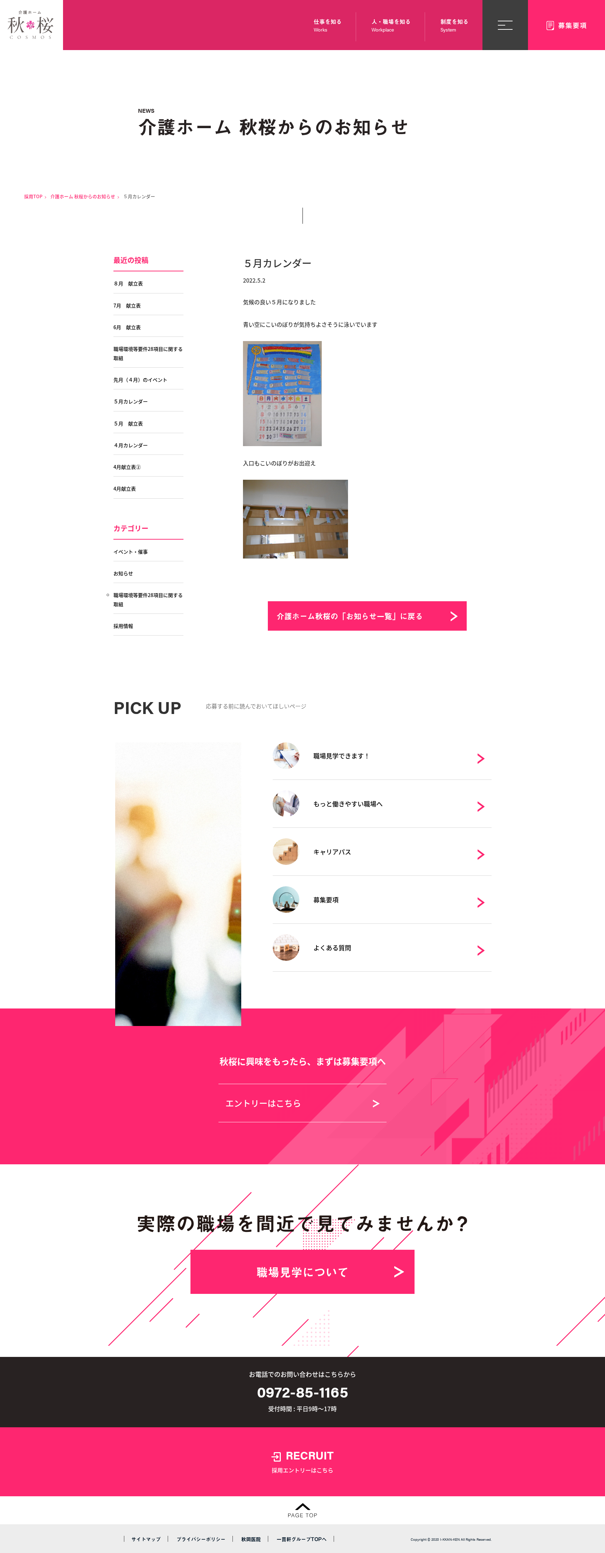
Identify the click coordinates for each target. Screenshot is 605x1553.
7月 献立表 (127, 305)
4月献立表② (127, 466)
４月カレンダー (130, 445)
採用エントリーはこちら (303, 1460)
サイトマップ (146, 1539)
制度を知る (454, 25)
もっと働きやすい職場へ (348, 803)
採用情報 (123, 625)
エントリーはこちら (263, 1103)
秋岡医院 (251, 1539)
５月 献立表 (128, 423)
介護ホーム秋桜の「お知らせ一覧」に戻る (350, 616)
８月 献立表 (128, 283)
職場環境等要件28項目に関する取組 (148, 353)
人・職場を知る (391, 25)
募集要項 (326, 899)
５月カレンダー (130, 401)
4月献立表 (124, 488)
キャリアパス (332, 851)
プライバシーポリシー (200, 1539)
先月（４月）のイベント (140, 379)
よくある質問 (332, 947)
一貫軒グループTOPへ (302, 1539)
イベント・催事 (130, 551)
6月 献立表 (127, 327)
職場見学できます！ (341, 755)
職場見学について (302, 1272)
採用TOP (33, 196)
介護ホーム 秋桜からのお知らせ (82, 196)
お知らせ (123, 573)
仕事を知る (328, 25)
